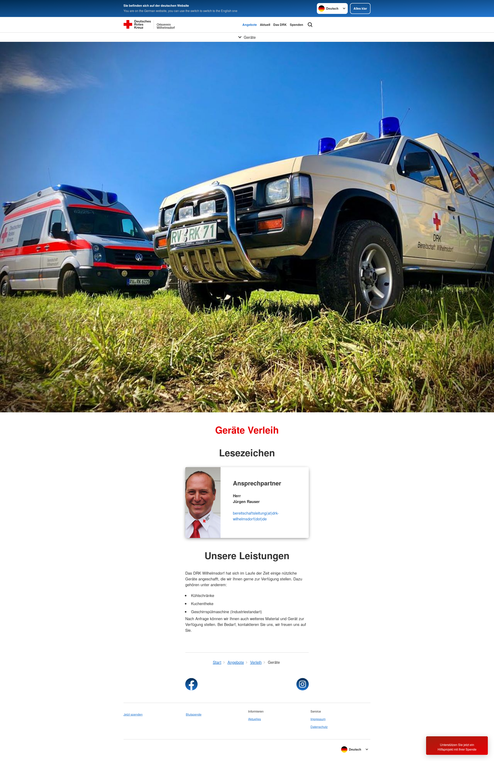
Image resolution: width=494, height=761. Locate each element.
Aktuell (265, 24)
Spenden (296, 24)
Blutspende (193, 714)
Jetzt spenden (133, 714)
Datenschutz (319, 727)
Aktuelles (254, 719)
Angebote (249, 24)
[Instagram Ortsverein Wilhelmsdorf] (302, 684)
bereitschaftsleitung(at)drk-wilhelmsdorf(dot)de (256, 516)
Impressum (318, 719)
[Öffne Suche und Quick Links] (310, 25)
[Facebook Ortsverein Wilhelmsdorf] (191, 684)
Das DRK (280, 24)
